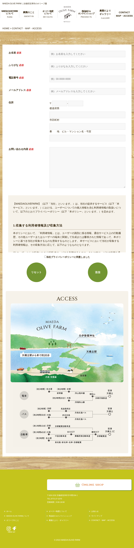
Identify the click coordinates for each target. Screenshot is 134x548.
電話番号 (13, 77)
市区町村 (54, 119)
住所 (11, 102)
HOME (5, 28)
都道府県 (54, 108)
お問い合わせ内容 (18, 149)
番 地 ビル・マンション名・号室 (70, 131)
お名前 (12, 52)
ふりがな (13, 65)
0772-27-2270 (56, 499)
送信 (97, 272)
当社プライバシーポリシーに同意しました (68, 257)
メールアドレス (17, 90)
